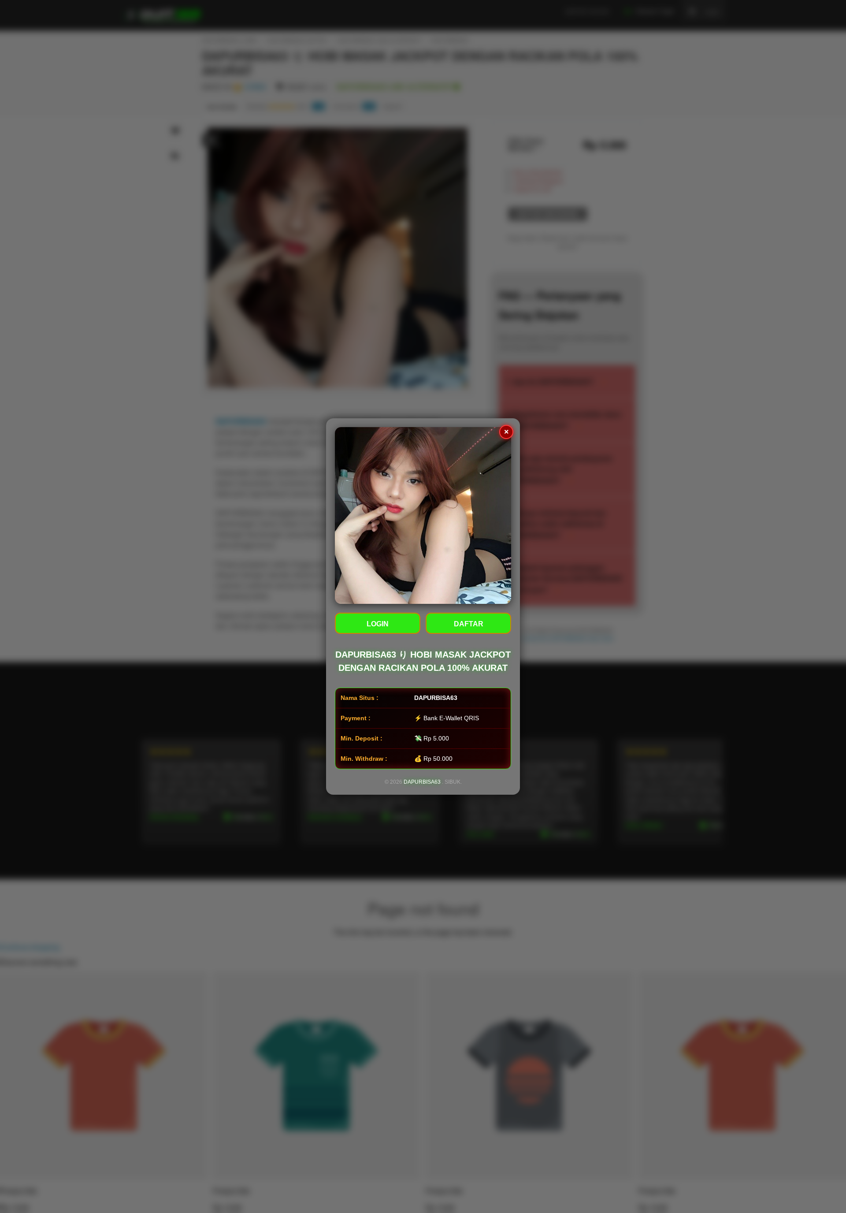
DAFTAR (468, 624)
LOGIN (378, 624)
